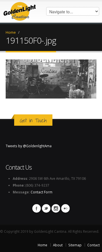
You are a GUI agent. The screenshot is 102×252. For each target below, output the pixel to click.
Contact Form (41, 192)
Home (11, 32)
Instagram (56, 208)
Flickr (65, 208)
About (58, 245)
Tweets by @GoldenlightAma (29, 146)
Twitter (46, 208)
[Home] (20, 10)
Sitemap (75, 245)
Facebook (36, 208)
